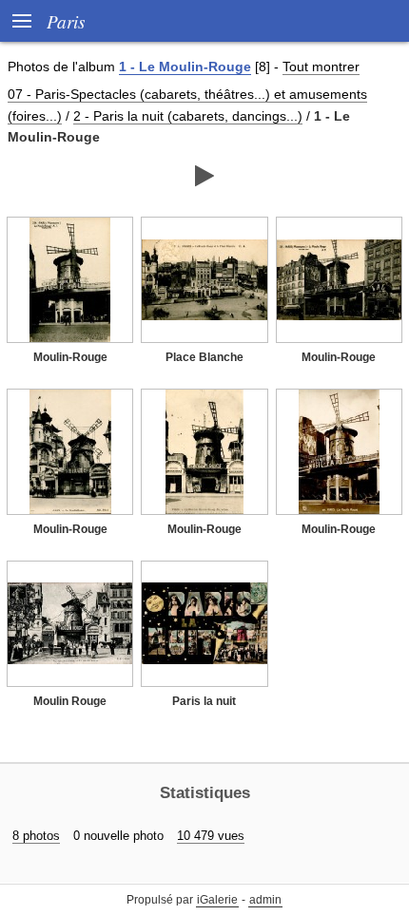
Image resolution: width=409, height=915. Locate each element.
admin (265, 899)
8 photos (36, 836)
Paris (66, 21)
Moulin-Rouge (70, 357)
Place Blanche (204, 357)
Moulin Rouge (70, 701)
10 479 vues (210, 836)
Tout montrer (321, 66)
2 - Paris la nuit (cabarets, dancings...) (187, 116)
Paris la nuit (204, 701)
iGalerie (217, 899)
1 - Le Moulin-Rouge (185, 66)
